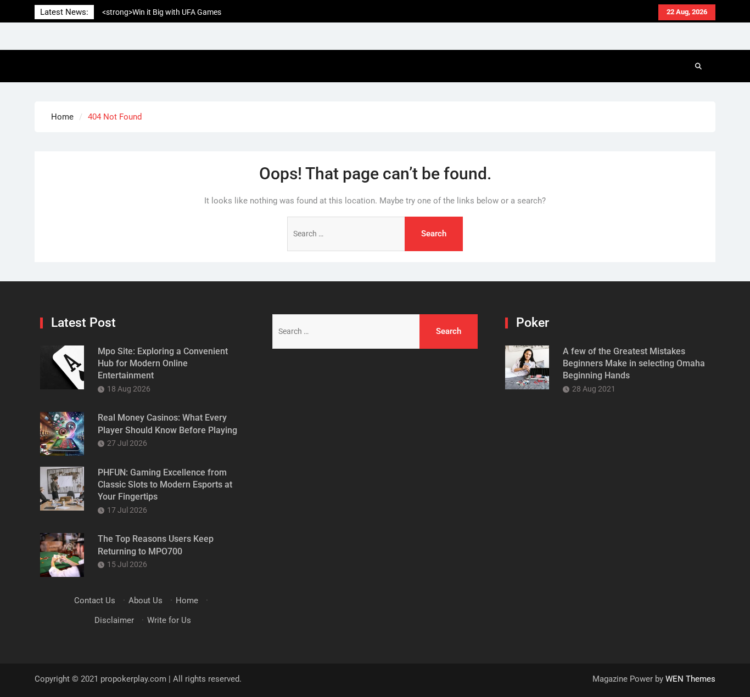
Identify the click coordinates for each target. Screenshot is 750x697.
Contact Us (94, 600)
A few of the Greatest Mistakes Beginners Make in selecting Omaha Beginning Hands (634, 363)
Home (187, 600)
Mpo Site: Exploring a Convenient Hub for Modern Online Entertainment (163, 363)
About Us (145, 600)
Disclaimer (114, 620)
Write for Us (169, 620)
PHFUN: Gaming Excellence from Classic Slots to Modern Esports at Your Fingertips (165, 484)
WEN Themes (690, 679)
